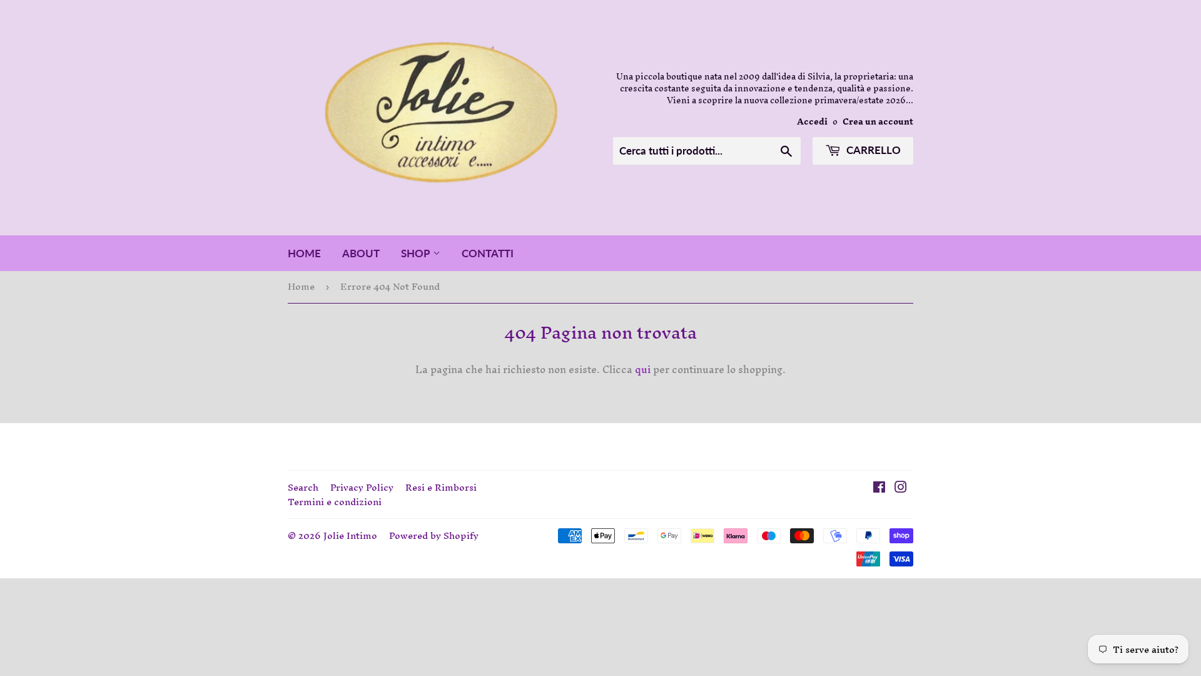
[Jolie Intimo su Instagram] (900, 488)
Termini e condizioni (335, 501)
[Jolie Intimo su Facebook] (879, 488)
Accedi (812, 121)
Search (303, 487)
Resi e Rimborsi (441, 487)
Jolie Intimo (350, 535)
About (361, 253)
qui (643, 369)
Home (304, 253)
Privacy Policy (361, 487)
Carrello (872, 149)
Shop (417, 253)
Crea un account (878, 121)
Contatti (488, 253)
